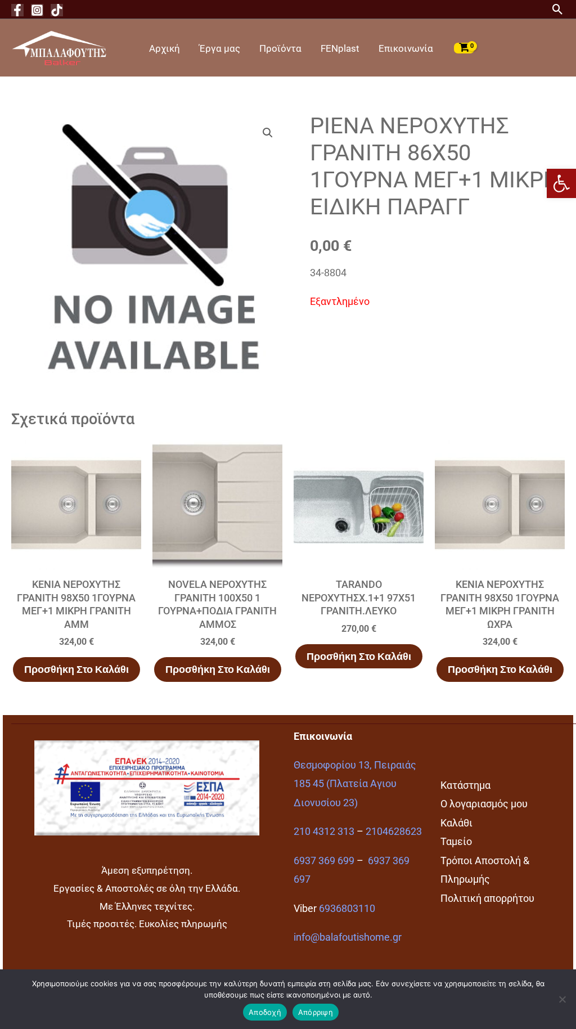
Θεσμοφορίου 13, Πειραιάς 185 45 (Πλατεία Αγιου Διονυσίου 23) (355, 783)
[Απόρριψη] (562, 999)
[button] (561, 183)
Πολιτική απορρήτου (487, 898)
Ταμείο (456, 841)
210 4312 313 (324, 831)
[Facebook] (17, 10)
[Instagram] (37, 10)
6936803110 (347, 908)
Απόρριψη (315, 1012)
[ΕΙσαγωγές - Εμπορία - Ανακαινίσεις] (59, 47)
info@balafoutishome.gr (348, 937)
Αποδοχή (265, 1012)
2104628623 (394, 831)
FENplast (340, 48)
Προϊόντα (280, 48)
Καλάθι (456, 823)
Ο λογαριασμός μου (484, 804)
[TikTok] (57, 10)
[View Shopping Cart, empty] (464, 48)
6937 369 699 (324, 860)
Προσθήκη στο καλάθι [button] (76, 669)
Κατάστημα (465, 785)
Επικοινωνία (406, 48)
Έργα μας (219, 48)
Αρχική (164, 48)
